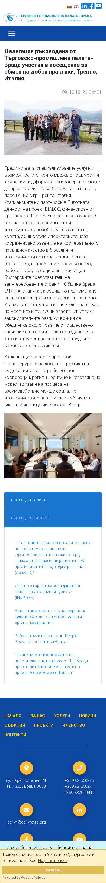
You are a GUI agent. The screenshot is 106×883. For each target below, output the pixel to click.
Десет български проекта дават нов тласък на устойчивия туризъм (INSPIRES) (48, 591)
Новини (87, 716)
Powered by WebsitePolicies (23, 878)
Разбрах (53, 870)
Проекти (43, 725)
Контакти (15, 735)
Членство (73, 725)
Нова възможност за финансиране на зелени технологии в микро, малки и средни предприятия (50, 616)
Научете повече (52, 860)
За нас (38, 716)
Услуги (62, 716)
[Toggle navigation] (12, 33)
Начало (13, 716)
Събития (15, 725)
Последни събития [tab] (30, 517)
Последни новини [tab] (29, 500)
